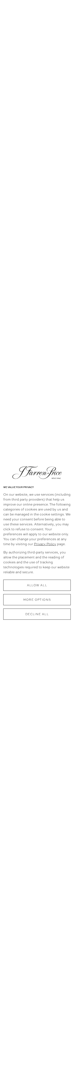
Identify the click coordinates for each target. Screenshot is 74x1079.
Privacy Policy (45, 544)
